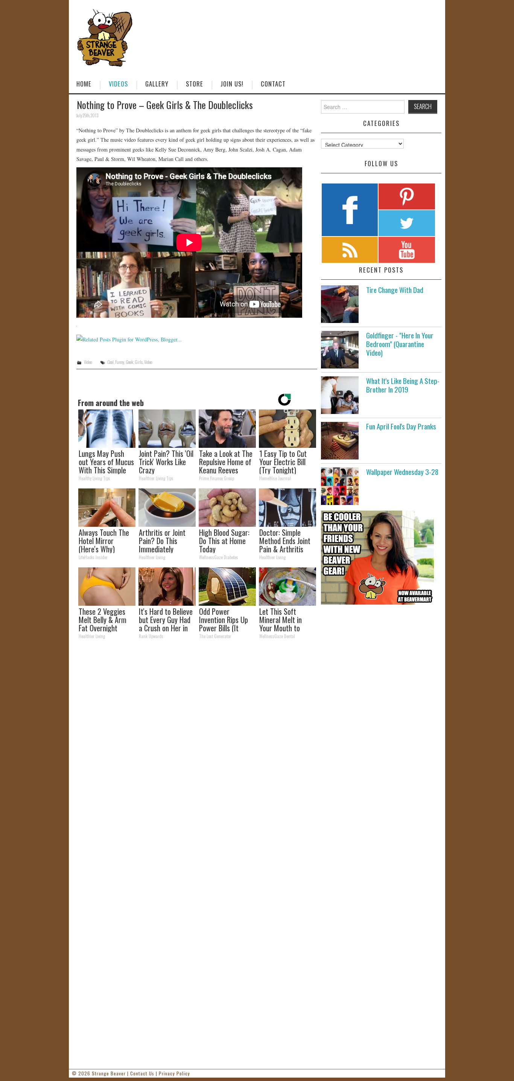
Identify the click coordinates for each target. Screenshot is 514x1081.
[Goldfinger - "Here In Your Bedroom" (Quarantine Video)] (340, 349)
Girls (139, 362)
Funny (119, 362)
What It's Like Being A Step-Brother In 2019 (402, 385)
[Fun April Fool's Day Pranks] (340, 440)
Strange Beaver (109, 1073)
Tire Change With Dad (394, 289)
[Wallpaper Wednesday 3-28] (340, 486)
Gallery (157, 83)
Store (194, 83)
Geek (129, 362)
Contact (273, 83)
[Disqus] (196, 749)
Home (83, 83)
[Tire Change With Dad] (340, 304)
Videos (118, 83)
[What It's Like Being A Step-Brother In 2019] (340, 395)
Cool (110, 362)
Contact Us (142, 1073)
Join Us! (232, 83)
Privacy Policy (174, 1073)
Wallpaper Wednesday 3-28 (402, 471)
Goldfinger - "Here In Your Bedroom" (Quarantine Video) (399, 344)
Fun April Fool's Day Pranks (401, 426)
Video (88, 362)
